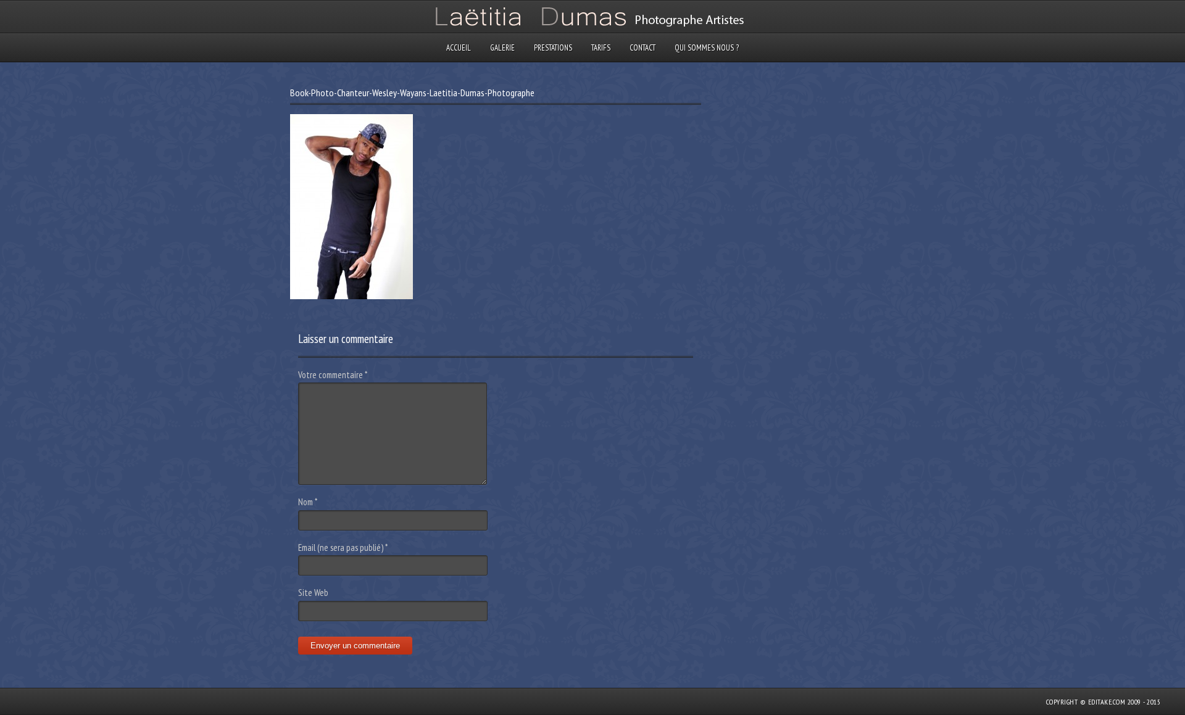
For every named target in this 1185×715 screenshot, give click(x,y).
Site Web (313, 592)
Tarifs (600, 48)
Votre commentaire (332, 375)
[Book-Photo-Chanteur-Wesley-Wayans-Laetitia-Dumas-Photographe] (351, 296)
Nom (307, 502)
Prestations (553, 48)
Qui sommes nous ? (707, 48)
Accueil (458, 48)
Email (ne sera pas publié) (343, 547)
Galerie (502, 48)
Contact (642, 48)
